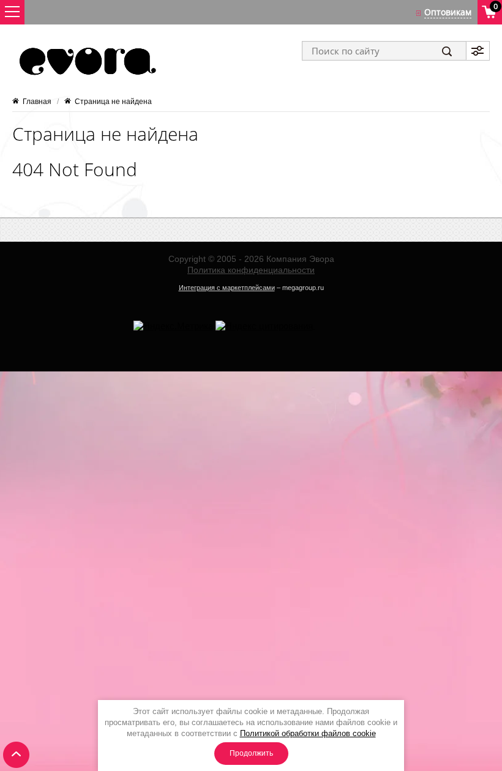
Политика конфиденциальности (251, 270)
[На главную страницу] (86, 61)
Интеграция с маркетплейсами (227, 287)
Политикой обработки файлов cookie (308, 733)
